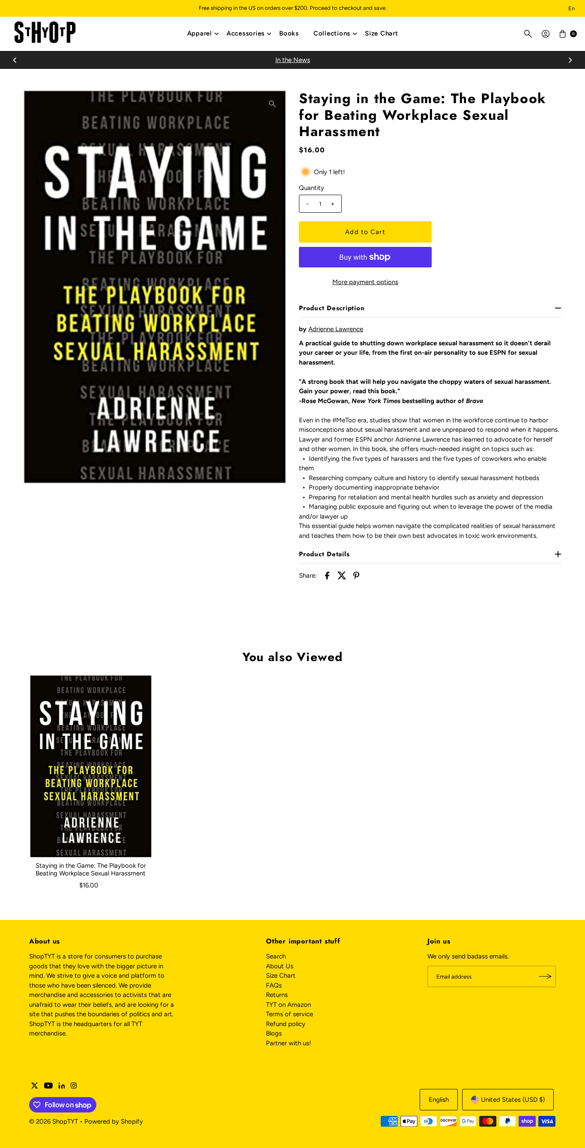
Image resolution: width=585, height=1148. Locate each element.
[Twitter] (34, 1086)
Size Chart (381, 33)
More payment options (365, 282)
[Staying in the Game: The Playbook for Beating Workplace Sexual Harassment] (91, 766)
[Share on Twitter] (341, 575)
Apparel (199, 33)
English (439, 1100)
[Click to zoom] (272, 104)
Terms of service (289, 1014)
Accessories (246, 33)
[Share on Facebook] (327, 575)
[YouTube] (48, 1086)
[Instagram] (74, 1086)
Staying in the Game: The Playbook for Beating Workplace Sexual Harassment (91, 869)
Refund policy (285, 1024)
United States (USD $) (513, 1100)
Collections (331, 33)
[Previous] (15, 60)
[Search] (528, 33)
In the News (292, 60)
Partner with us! (288, 1043)
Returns (277, 995)
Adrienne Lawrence (335, 329)
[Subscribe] (545, 976)
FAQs (274, 985)
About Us (279, 966)
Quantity (311, 188)
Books (289, 33)
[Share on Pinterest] (356, 575)
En (571, 8)
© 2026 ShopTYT (53, 1121)
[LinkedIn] (62, 1086)
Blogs (274, 1033)
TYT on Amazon (288, 1005)
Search (276, 956)
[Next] (570, 60)
